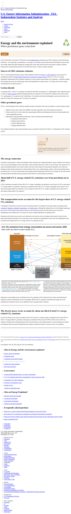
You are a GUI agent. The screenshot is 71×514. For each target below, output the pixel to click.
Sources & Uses (8, 24)
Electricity (7, 447)
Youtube (6, 505)
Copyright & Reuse (9, 485)
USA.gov (6, 498)
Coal (5, 440)
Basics (4, 54)
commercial (4, 208)
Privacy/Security (8, 484)
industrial (10, 208)
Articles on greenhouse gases (12, 388)
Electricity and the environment (12, 396)
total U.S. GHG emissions (48, 75)
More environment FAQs (11, 419)
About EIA (7, 423)
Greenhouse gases (9, 356)
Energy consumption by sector (39, 339)
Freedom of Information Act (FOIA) (14, 490)
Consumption (8, 448)
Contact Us (7, 428)
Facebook (7, 502)
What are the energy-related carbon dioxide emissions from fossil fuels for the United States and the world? (33, 416)
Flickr (5, 507)
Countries (6, 465)
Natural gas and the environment (13, 403)
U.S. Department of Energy (11, 496)
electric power (34, 208)
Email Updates (8, 510)
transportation (23, 208)
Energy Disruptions (9, 459)
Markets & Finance (9, 457)
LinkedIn (6, 508)
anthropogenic (35, 60)
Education (7, 30)
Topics (6, 26)
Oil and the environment (10, 398)
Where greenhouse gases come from (15, 361)
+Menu (66, 54)
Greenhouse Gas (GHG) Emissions (13, 380)
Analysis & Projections (10, 454)
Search (19, 36)
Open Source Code (9, 479)
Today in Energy (8, 461)
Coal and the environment (11, 401)
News (5, 32)
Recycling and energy (10, 366)
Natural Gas (7, 442)
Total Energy (7, 450)
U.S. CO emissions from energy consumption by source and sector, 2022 (24, 377)
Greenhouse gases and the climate (13, 359)
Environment (52, 339)
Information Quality (9, 488)
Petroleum (7, 439)
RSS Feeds (7, 512)
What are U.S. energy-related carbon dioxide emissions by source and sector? (25, 411)
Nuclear (6, 445)
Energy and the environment (12, 353)
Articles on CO (8, 385)
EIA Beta (6, 478)
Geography (7, 27)
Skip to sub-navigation (7, 9)
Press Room (7, 427)
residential (16, 208)
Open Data (7, 425)
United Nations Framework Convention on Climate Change (30, 77)
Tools (5, 29)
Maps (5, 467)
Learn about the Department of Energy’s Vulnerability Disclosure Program (24, 492)
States (5, 464)
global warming (12, 94)
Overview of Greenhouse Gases (13, 382)
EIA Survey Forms (9, 476)
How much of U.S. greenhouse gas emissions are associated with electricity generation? (28, 414)
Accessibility (7, 487)
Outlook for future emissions (12, 364)
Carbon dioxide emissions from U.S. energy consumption (20, 374)
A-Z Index (7, 471)
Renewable (7, 443)
